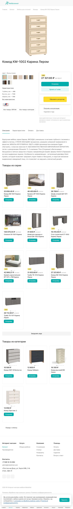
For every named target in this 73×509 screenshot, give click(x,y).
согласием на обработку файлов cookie (27, 501)
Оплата (30, 130)
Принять (64, 500)
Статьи (38, 450)
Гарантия (57, 453)
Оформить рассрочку (57, 99)
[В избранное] (60, 67)
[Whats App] (8, 476)
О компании (40, 447)
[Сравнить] (65, 67)
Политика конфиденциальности (41, 492)
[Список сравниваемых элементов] (60, 3)
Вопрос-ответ (58, 455)
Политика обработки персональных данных (16, 492)
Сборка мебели (24, 447)
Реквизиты (40, 453)
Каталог (5, 447)
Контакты (39, 455)
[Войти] (55, 3)
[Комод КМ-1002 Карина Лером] (36, 35)
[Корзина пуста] (69, 3)
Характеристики (19, 130)
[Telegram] (4, 476)
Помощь (57, 443)
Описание (6, 130)
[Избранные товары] (64, 3)
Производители (7, 450)
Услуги (21, 443)
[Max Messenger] (12, 476)
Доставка (40, 130)
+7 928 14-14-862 (8, 462)
